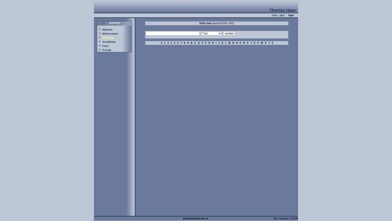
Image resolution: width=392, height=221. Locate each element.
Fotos (105, 46)
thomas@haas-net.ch (195, 218)
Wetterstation (110, 33)
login (291, 15)
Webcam (107, 29)
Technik (106, 50)
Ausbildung (108, 42)
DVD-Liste (108, 37)
